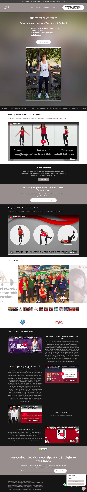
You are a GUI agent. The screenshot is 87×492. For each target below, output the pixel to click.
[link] (6, 7)
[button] (37, 7)
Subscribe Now (60, 470)
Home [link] (32, 7)
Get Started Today (43, 42)
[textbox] (36, 471)
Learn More (43, 179)
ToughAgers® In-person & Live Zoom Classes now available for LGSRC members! (73, 7)
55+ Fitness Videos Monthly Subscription (43, 200)
